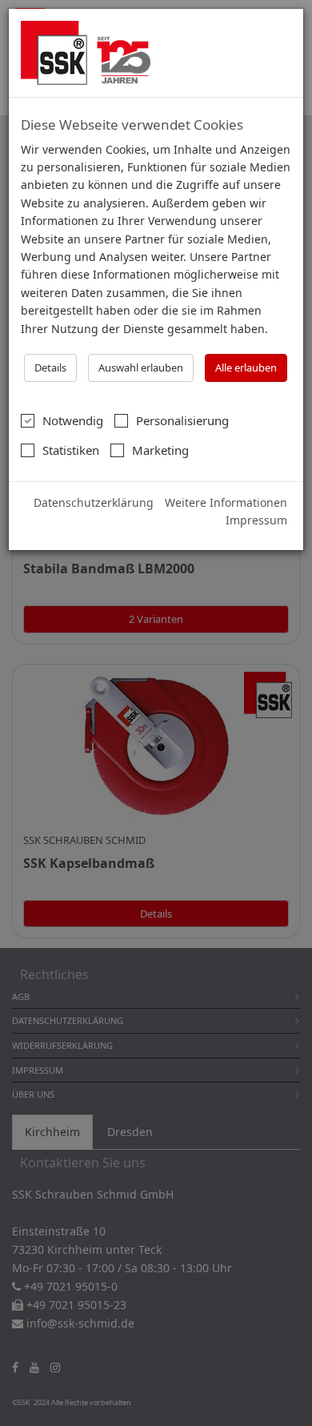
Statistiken (70, 450)
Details (50, 367)
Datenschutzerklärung (94, 502)
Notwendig (72, 420)
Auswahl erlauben (140, 367)
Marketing (160, 450)
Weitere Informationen (226, 502)
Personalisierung (182, 420)
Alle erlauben (246, 367)
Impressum (256, 520)
